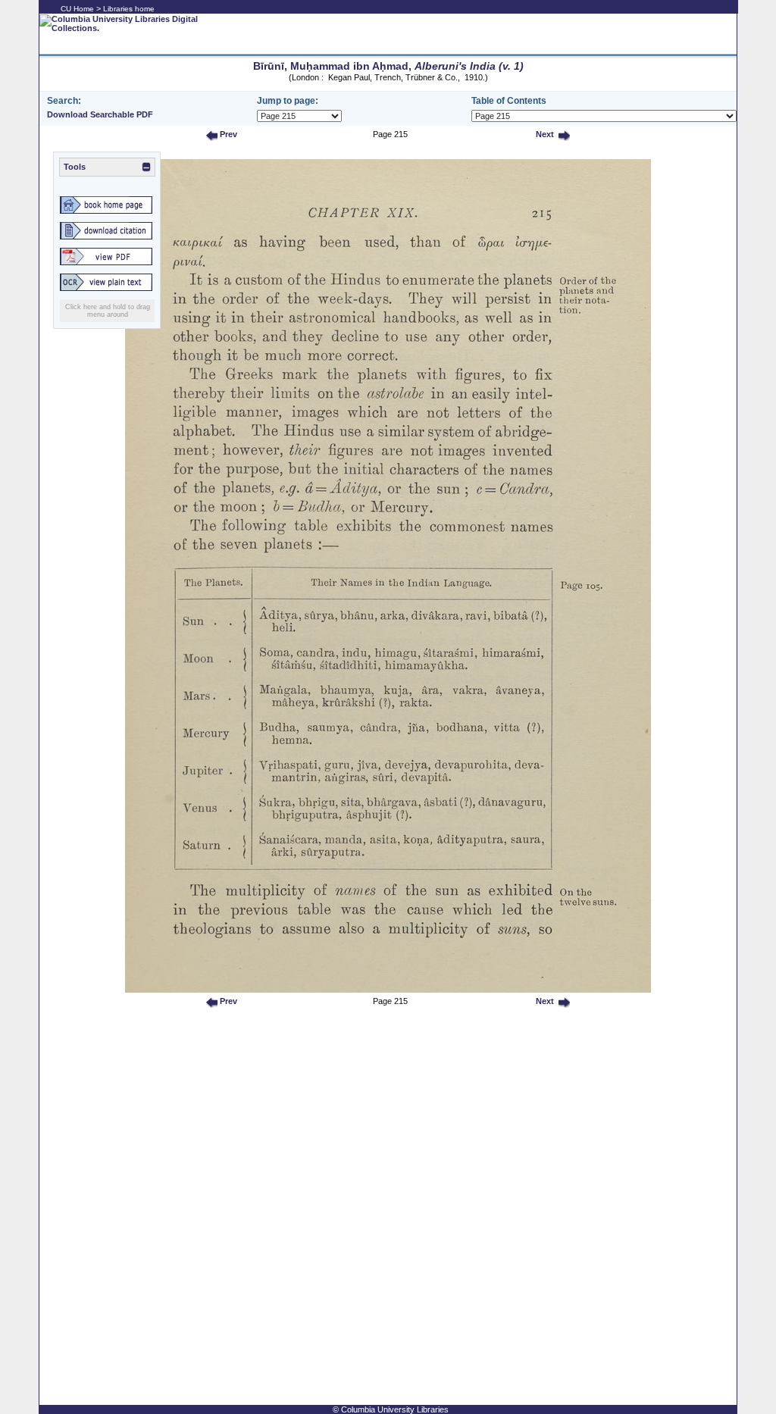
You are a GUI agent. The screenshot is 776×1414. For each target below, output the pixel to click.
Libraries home (129, 9)
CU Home (77, 9)
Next (544, 134)
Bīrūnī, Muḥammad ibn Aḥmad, (388, 66)
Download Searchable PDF (100, 114)
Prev (227, 134)
